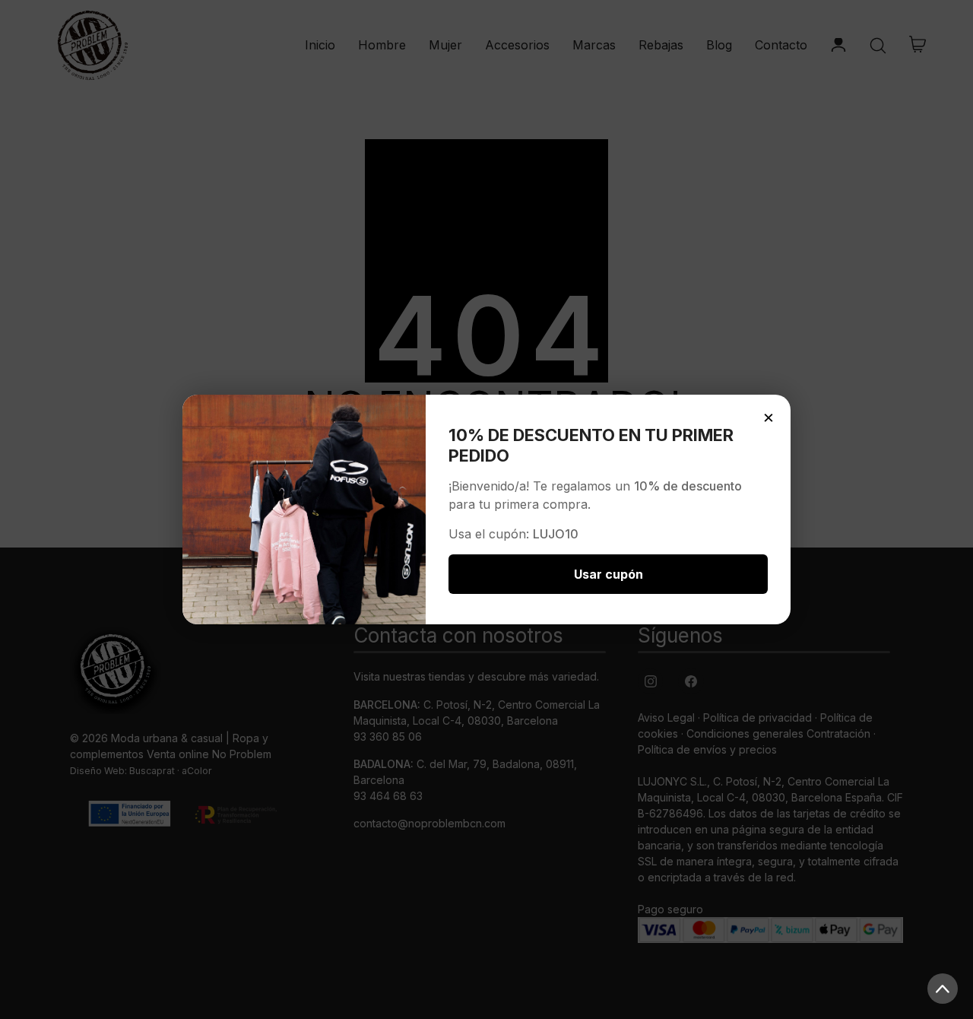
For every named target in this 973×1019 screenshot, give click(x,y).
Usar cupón (608, 574)
